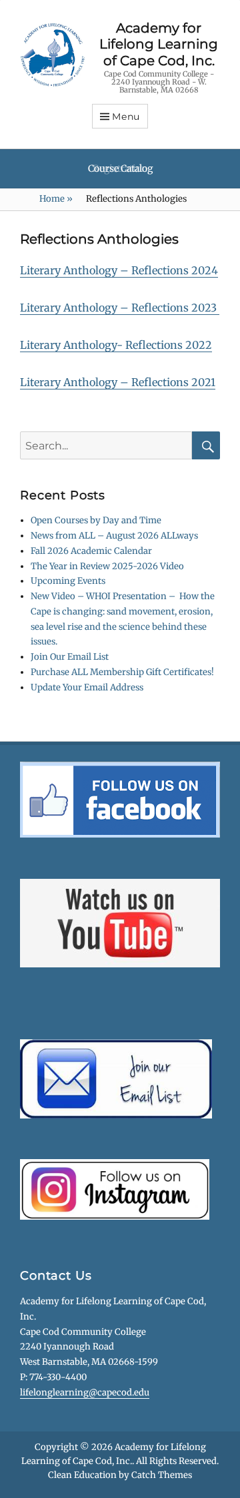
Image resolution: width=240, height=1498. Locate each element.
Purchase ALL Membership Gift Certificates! (122, 672)
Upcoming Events (68, 581)
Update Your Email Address (87, 687)
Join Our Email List (70, 656)
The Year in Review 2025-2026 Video (107, 566)
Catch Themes (161, 1475)
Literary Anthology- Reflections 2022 (116, 345)
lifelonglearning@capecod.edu (84, 1392)
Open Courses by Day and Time (96, 520)
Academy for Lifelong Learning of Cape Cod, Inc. (158, 44)
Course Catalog (120, 168)
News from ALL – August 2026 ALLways (114, 535)
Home (56, 198)
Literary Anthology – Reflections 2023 (119, 307)
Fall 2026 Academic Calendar (91, 551)
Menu (126, 117)
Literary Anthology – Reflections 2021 (117, 382)
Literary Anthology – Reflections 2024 (119, 270)
